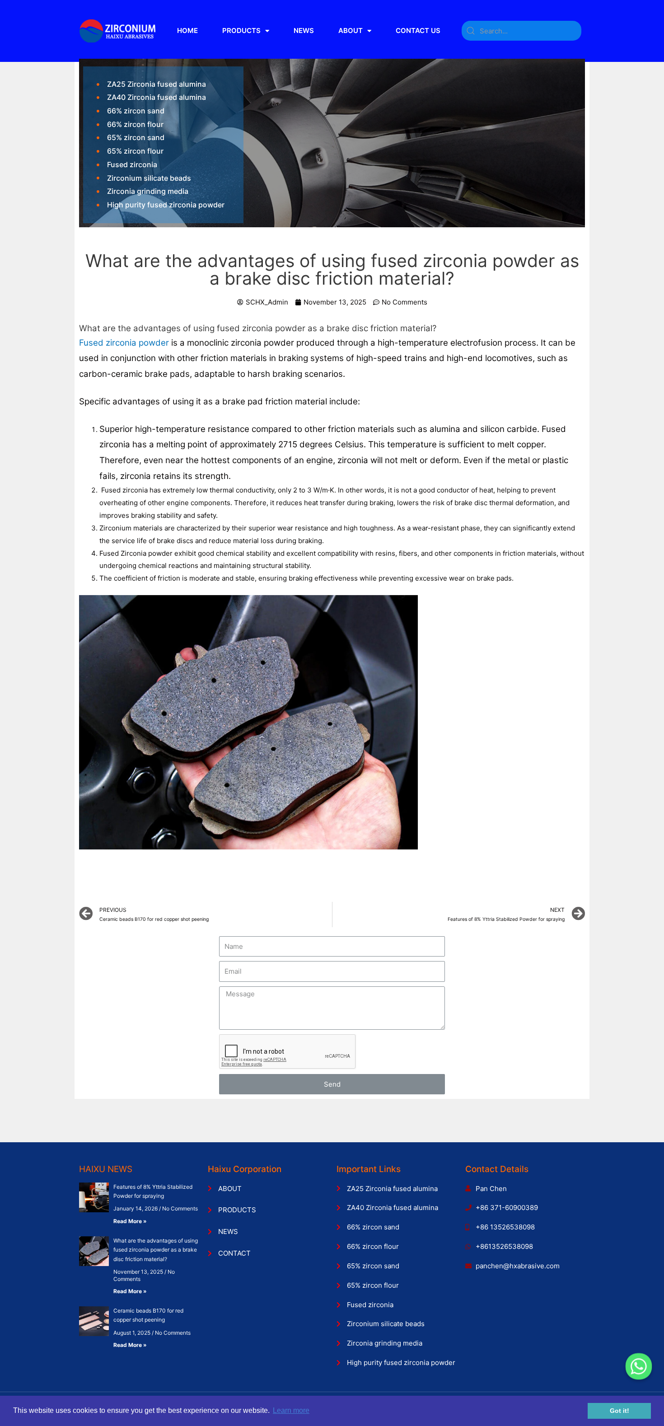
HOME (187, 30)
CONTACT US (418, 30)
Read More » (130, 1221)
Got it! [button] (619, 1410)
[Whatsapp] (639, 1366)
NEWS (304, 30)
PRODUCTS (241, 30)
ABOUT (350, 30)
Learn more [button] (291, 1410)
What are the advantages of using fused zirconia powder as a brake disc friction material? (155, 1249)
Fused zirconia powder (124, 343)
